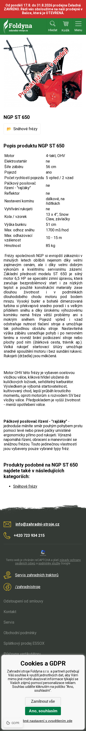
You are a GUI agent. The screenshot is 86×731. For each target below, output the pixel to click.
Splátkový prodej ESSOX (24, 643)
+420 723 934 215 (29, 535)
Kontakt (10, 611)
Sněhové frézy (25, 129)
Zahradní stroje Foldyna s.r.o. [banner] (18, 26)
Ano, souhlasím (43, 711)
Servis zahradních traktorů (37, 575)
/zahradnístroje (27, 587)
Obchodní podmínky (20, 633)
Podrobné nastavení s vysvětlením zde (43, 721)
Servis (9, 622)
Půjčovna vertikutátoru (22, 654)
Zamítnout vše (43, 701)
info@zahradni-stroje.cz (37, 524)
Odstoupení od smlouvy (23, 601)
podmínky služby (49, 563)
